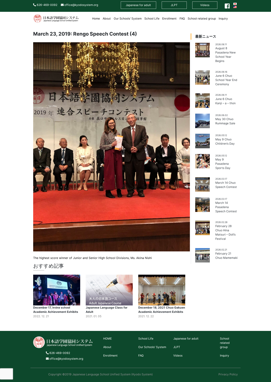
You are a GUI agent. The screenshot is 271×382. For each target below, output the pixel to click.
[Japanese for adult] (230, 16)
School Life (151, 18)
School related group (202, 18)
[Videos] (236, 16)
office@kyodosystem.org (81, 5)
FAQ (182, 18)
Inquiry (223, 18)
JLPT (176, 347)
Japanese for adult (186, 338)
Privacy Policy (228, 374)
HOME (107, 338)
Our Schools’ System (128, 18)
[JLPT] (233, 16)
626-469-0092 (46, 5)
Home (96, 18)
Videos (204, 5)
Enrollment (169, 18)
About (107, 18)
